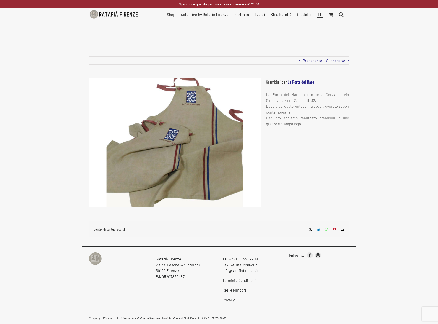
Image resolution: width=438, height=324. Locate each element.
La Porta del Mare (301, 82)
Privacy (228, 299)
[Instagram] (318, 255)
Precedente (312, 60)
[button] (341, 14)
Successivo (335, 60)
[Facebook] (310, 255)
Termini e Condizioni (239, 280)
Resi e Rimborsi (235, 290)
